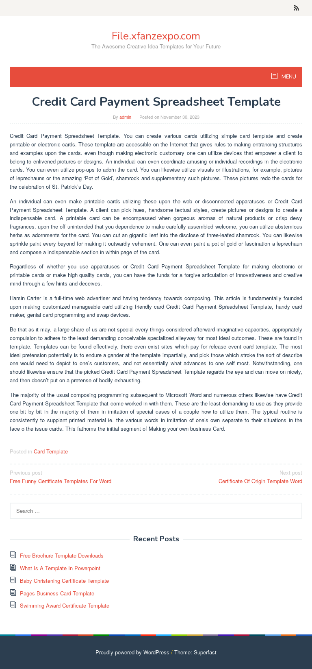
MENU (288, 77)
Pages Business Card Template (57, 593)
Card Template (51, 451)
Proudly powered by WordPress (132, 652)
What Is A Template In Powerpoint (60, 568)
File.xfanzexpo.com (156, 36)
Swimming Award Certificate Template (64, 605)
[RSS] (296, 8)
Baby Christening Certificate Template (64, 580)
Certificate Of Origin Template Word (260, 477)
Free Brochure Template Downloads (62, 555)
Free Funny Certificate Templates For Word (60, 477)
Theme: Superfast (195, 652)
